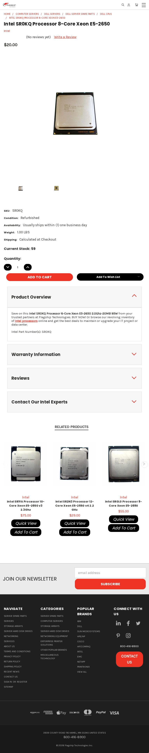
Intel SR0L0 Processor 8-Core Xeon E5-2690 (123, 504)
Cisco (80, 641)
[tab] (74, 297)
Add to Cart (25, 532)
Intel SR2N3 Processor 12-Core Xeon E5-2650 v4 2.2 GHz (74, 506)
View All (82, 671)
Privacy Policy (12, 656)
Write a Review (65, 37)
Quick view (25, 523)
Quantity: (12, 258)
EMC (79, 656)
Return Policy (12, 661)
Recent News (11, 671)
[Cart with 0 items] (136, 5)
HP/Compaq (83, 646)
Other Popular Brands (54, 649)
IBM (79, 621)
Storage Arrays (13, 626)
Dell (79, 626)
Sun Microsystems (88, 631)
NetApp (81, 661)
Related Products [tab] (71, 427)
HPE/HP (81, 636)
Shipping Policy (13, 666)
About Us (9, 646)
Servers (9, 621)
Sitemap (8, 686)
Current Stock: (20, 248)
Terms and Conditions (17, 651)
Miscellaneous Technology (50, 657)
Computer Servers (52, 621)
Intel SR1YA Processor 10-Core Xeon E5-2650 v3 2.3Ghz (25, 506)
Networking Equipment (54, 636)
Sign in (8, 681)
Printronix (83, 666)
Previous (4, 464)
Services (9, 641)
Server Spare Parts (15, 616)
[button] (129, 659)
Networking (11, 636)
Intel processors (26, 321)
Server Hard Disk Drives (18, 631)
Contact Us (11, 676)
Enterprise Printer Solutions (51, 643)
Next (144, 464)
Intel (80, 651)
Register (22, 681)
